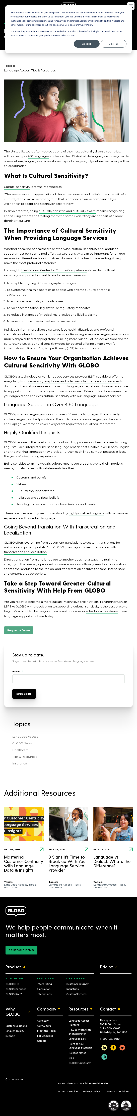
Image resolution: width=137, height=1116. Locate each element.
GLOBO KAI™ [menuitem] (14, 994)
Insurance (19, 763)
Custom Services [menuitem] (76, 994)
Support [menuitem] (10, 1036)
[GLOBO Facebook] (113, 1047)
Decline (114, 43)
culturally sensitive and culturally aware (67, 211)
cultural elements (48, 468)
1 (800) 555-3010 (110, 1038)
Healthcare (20, 750)
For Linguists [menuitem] (45, 1035)
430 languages (38, 156)
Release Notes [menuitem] (77, 1052)
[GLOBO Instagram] (104, 1056)
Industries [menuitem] (72, 989)
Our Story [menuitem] (43, 1020)
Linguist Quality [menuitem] (15, 1030)
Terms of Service (67, 1091)
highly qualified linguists (86, 513)
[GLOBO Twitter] (122, 1047)
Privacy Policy (91, 1091)
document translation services (26, 386)
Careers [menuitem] (41, 1040)
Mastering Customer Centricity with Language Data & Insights (23, 863)
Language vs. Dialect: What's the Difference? (112, 862)
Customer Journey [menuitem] (77, 984)
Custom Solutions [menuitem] (16, 1025)
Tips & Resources (43, 70)
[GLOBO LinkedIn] (104, 1047)
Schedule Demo (21, 950)
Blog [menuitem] (71, 1057)
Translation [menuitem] (43, 989)
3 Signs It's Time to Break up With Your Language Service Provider (68, 863)
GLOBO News (22, 743)
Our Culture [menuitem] (44, 1025)
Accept (86, 43)
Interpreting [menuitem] (44, 984)
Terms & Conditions (117, 1091)
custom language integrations (77, 386)
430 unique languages (82, 414)
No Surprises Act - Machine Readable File (82, 1083)
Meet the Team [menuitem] (46, 1030)
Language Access (17, 70)
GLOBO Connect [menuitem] (16, 989)
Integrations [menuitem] (44, 994)
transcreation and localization (25, 552)
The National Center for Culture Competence (54, 270)
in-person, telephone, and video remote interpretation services (74, 381)
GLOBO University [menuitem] (79, 1063)
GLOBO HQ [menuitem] (12, 984)
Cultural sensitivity (17, 187)
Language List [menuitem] (77, 1038)
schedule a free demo (102, 611)
